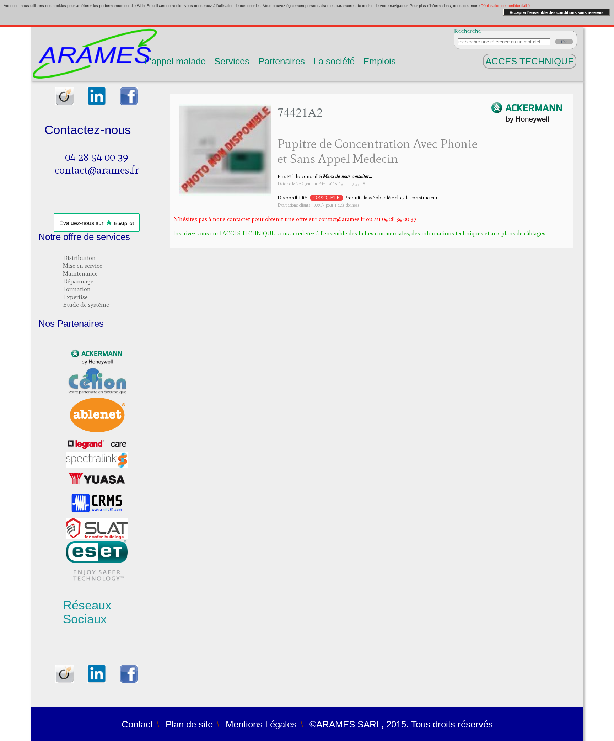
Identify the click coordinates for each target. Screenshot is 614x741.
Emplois (379, 61)
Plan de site (189, 724)
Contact (137, 724)
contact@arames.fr (97, 170)
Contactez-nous (87, 130)
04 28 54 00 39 (96, 157)
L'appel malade (175, 61)
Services (231, 61)
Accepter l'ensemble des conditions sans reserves (556, 12)
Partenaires (281, 61)
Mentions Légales (261, 724)
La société (334, 61)
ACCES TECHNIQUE (529, 61)
